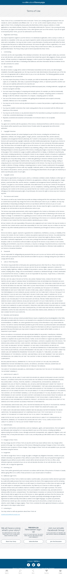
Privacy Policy (28, 568)
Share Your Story (11, 541)
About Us (15, 568)
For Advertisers (36, 568)
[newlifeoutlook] (33, 2)
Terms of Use (44, 568)
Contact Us (21, 568)
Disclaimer (51, 568)
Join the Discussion (56, 541)
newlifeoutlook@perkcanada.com (10, 514)
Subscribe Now (33, 541)
